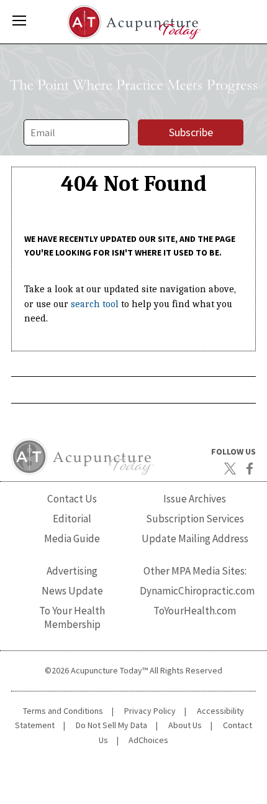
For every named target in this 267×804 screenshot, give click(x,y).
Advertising (72, 571)
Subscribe (191, 132)
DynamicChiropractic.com (197, 591)
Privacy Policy (150, 710)
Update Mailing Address (195, 538)
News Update (72, 591)
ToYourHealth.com (194, 610)
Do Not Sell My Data (111, 725)
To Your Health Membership (72, 617)
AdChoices (148, 740)
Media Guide (72, 538)
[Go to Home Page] (134, 22)
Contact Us (72, 499)
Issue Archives (194, 499)
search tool (95, 304)
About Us (185, 725)
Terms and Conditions (63, 710)
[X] (230, 469)
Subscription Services (195, 518)
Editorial (72, 518)
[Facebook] (249, 469)
